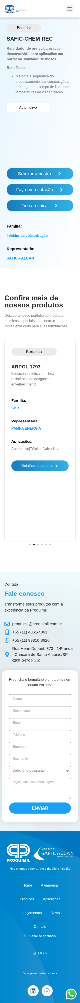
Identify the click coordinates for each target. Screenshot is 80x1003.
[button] (69, 8)
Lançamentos (31, 913)
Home (27, 885)
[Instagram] (47, 990)
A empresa (49, 885)
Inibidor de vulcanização (27, 236)
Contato (40, 926)
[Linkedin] (33, 990)
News (55, 913)
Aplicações (51, 899)
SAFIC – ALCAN (20, 258)
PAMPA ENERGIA (26, 428)
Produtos (27, 899)
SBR (15, 408)
